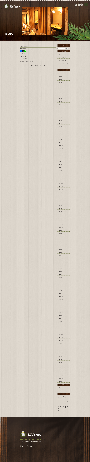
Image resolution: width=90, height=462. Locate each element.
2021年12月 (61, 183)
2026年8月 (60, 73)
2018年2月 (60, 327)
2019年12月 (61, 258)
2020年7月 (60, 236)
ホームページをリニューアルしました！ (64, 63)
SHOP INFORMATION (65, 437)
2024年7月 (60, 85)
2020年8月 (60, 233)
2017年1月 (60, 368)
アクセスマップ (81, 4)
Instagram (76, 4)
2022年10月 (61, 151)
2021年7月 (60, 198)
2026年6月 (60, 76)
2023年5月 (60, 129)
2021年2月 (60, 214)
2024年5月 (60, 92)
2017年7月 (60, 349)
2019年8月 (60, 271)
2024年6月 (60, 88)
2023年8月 (60, 120)
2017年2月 (60, 365)
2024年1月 (60, 104)
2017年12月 (61, 334)
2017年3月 (60, 362)
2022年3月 (60, 173)
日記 (59, 387)
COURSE (53, 439)
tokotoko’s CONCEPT (65, 435)
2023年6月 (60, 126)
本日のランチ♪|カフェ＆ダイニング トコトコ (10, 39)
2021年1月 (60, 217)
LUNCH (52, 435)
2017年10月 (61, 340)
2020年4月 (60, 246)
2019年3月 (60, 287)
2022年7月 (60, 161)
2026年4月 (60, 79)
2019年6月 (60, 277)
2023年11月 (61, 110)
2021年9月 (60, 192)
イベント (60, 390)
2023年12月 (61, 107)
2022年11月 (61, 148)
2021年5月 (60, 205)
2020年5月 (60, 243)
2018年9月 (60, 305)
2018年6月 (60, 315)
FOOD (52, 437)
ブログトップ (64, 45)
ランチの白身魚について (63, 57)
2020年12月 (61, 221)
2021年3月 (60, 211)
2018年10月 (61, 302)
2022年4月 (60, 170)
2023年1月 (60, 142)
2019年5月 (60, 280)
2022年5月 (60, 167)
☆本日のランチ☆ (34, 65)
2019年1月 (60, 293)
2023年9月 (60, 117)
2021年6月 (60, 202)
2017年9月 (60, 343)
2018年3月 (60, 324)
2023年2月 (60, 139)
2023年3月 (60, 136)
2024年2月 (60, 101)
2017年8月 (60, 346)
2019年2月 (60, 290)
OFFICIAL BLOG (64, 439)
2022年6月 (60, 164)
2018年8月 (60, 309)
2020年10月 (61, 227)
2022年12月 (61, 145)
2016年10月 (61, 378)
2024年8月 (60, 82)
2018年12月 (61, 296)
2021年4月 (60, 208)
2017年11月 (61, 337)
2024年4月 (60, 95)
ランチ (60, 54)
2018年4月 (60, 321)
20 (65, 404)
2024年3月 (60, 98)
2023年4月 (60, 132)
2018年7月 (60, 312)
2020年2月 (60, 252)
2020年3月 (60, 249)
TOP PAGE (53, 433)
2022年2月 (60, 176)
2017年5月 (60, 356)
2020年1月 (60, 255)
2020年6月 (60, 239)
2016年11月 (61, 375)
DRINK (62, 433)
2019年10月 (61, 265)
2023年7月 (60, 123)
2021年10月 (61, 189)
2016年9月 (60, 381)
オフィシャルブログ (79, 4)
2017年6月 (60, 353)
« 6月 (58, 410)
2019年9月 (60, 268)
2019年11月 (61, 261)
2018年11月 (61, 299)
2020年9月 (60, 230)
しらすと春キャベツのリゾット (64, 66)
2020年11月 (61, 224)
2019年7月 (60, 274)
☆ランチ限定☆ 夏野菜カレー (64, 60)
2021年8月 (60, 195)
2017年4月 (60, 359)
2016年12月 (61, 372)
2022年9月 (60, 154)
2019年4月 (60, 283)
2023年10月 (61, 114)
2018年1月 (60, 331)
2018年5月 (60, 318)
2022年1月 (60, 180)
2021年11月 (61, 186)
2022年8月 (60, 158)
